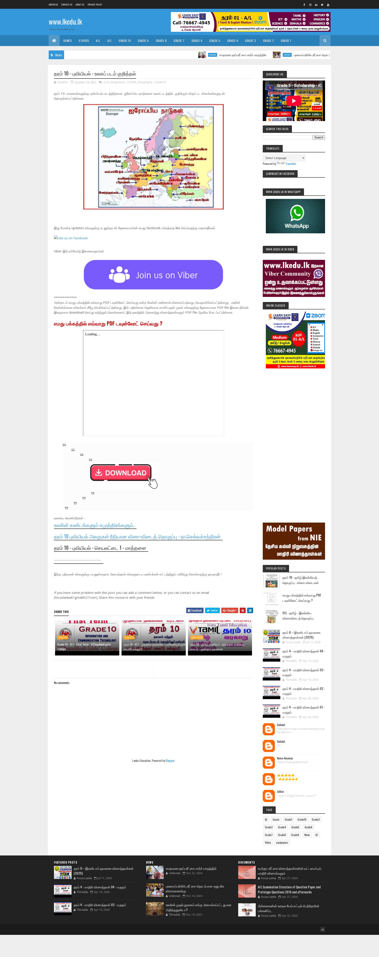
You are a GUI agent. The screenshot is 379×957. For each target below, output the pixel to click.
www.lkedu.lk (65, 21)
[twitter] (322, 4)
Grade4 (282, 827)
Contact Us (66, 4)
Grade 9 (143, 40)
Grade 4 (232, 40)
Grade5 (295, 827)
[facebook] (304, 4)
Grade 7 (178, 40)
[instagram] (310, 4)
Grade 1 (286, 40)
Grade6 (308, 827)
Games (67, 40)
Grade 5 (214, 40)
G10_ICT (62, 637)
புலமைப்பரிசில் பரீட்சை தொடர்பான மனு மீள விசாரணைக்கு (306, 54)
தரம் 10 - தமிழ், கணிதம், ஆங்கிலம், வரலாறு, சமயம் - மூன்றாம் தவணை (217, 646)
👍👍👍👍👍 (286, 775)
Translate (290, 163)
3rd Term (196, 637)
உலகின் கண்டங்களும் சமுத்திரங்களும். (94, 524)
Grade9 (295, 835)
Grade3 (269, 827)
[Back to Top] (322, 929)
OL (316, 835)
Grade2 (316, 819)
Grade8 (282, 835)
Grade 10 (125, 40)
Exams (276, 819)
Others (84, 40)
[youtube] (328, 4)
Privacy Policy (95, 4)
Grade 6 (196, 40)
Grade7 (269, 835)
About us (79, 4)
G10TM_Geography (139, 82)
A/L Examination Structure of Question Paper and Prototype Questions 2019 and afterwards (289, 889)
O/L (109, 40)
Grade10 (160, 82)
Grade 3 (250, 40)
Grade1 (288, 819)
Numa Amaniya (285, 758)
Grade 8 (161, 40)
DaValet (281, 725)
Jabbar (280, 791)
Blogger (170, 760)
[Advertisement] (294, 439)
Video (268, 842)
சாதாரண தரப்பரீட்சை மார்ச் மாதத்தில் (218, 54)
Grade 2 (268, 40)
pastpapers (282, 842)
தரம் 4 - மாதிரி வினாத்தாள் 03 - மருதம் (100, 904)
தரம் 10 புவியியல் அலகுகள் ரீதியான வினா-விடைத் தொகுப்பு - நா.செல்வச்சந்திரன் (137, 536)
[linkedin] (316, 4)
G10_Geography (114, 82)
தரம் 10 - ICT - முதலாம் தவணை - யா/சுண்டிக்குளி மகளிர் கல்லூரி (155, 646)
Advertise (53, 4)
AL (266, 819)
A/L (98, 40)
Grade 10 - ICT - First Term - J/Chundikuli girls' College (84, 646)
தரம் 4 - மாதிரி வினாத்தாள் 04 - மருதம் (100, 886)
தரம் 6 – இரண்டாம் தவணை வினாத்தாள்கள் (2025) (301, 635)
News (189, 54)
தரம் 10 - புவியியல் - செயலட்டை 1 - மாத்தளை (100, 547)
